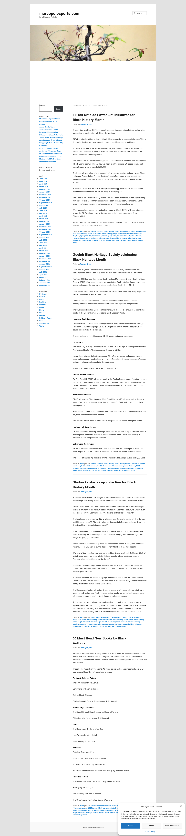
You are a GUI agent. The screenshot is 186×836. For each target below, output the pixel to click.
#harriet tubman (122, 236)
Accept (130, 825)
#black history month (122, 231)
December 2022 (45, 285)
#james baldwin (113, 468)
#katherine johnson (127, 468)
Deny (151, 825)
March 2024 (43, 250)
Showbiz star (44, 323)
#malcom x (101, 238)
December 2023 (45, 259)
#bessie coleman (97, 231)
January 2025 (44, 224)
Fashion (42, 302)
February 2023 (44, 280)
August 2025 (44, 205)
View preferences (172, 825)
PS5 (41, 320)
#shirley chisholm (107, 470)
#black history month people (83, 810)
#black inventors (105, 466)
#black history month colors (123, 619)
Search (42, 105)
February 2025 (44, 221)
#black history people (109, 233)
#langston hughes (79, 238)
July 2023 (43, 272)
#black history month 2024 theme (89, 233)
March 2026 (43, 186)
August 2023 (44, 269)
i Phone (42, 312)
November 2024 (45, 229)
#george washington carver (90, 236)
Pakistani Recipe (45, 318)
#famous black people (120, 466)
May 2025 (43, 213)
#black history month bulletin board (99, 619)
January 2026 (44, 192)
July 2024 (43, 240)
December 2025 (45, 194)
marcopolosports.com (59, 13)
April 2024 (43, 248)
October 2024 (44, 232)
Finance (42, 304)
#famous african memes (89, 624)
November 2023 (45, 261)
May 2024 (43, 245)
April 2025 (43, 216)
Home (82, 231)
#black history (109, 231)
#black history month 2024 (124, 463)
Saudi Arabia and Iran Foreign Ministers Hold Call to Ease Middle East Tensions (51, 159)
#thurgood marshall (119, 240)
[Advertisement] (93, 80)
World (41, 326)
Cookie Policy (150, 831)
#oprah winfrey (94, 470)
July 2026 (43, 178)
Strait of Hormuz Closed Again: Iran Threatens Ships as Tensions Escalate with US (50, 151)
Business (43, 294)
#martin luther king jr (113, 238)
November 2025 (45, 197)
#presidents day (85, 240)
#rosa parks (96, 240)
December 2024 (45, 226)
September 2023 (45, 266)
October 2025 (44, 200)
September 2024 (45, 234)
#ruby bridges (106, 240)
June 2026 (43, 181)
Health (41, 307)
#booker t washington (125, 233)
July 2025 (43, 208)
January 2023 (44, 283)
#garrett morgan (86, 468)
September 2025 (45, 202)
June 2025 (43, 210)
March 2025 (43, 218)
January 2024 (44, 256)
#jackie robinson (135, 236)
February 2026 (44, 189)
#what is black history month (94, 626)
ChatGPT (42, 296)
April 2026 (43, 184)
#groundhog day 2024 (108, 236)
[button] (181, 806)
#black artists (95, 617)
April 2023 (43, 274)
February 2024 (44, 253)
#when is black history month (124, 470)
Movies (42, 315)
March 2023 (43, 277)
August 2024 (44, 237)
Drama (41, 299)
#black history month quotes (93, 622)
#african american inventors (101, 806)
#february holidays (85, 812)
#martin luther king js (129, 238)
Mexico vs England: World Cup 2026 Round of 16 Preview (49, 121)
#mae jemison (91, 238)
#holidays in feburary (100, 468)
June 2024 (43, 242)
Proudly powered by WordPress (93, 827)
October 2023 (44, 264)
